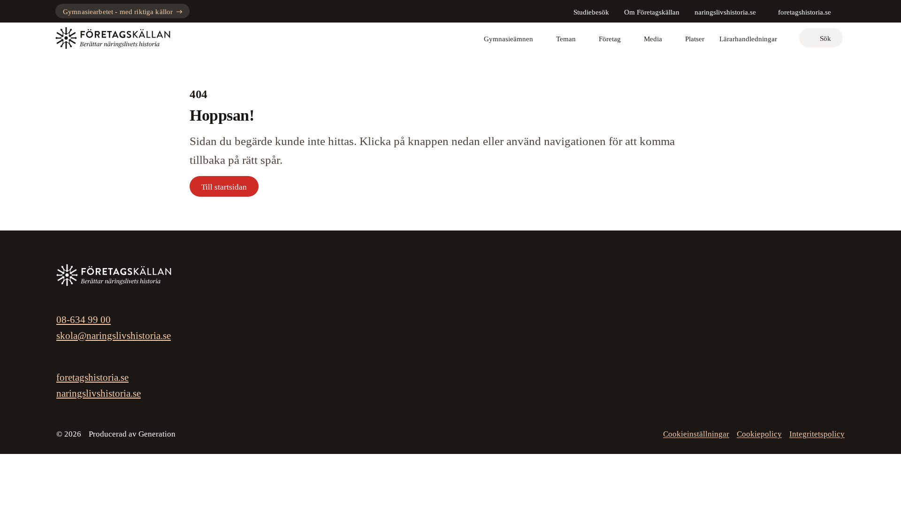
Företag (610, 39)
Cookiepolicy (759, 434)
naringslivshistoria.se (725, 12)
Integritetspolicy (817, 434)
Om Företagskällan (652, 12)
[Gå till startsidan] (112, 38)
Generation (157, 434)
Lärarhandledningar (748, 39)
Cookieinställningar (696, 434)
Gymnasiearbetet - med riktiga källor (118, 11)
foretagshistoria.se (804, 12)
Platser (694, 39)
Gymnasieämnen (508, 39)
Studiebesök (591, 12)
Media (653, 39)
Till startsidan (224, 187)
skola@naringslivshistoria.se (113, 335)
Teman (566, 39)
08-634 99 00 (83, 319)
